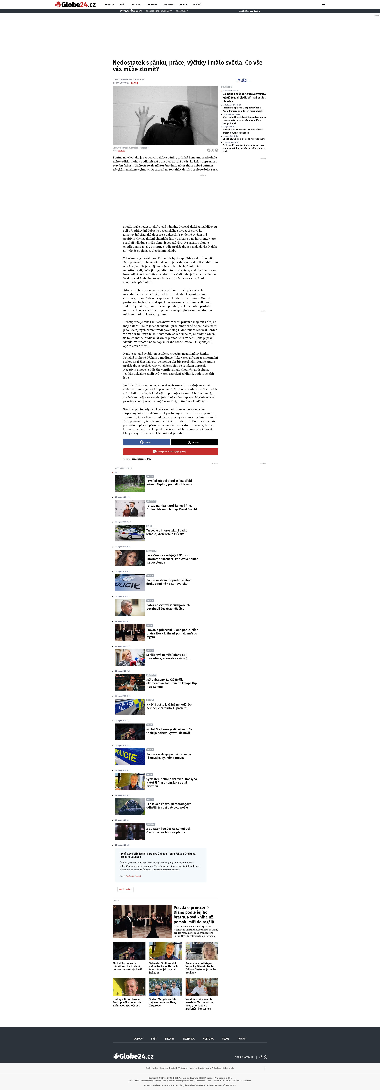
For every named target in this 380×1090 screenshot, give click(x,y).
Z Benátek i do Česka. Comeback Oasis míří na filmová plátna (168, 830)
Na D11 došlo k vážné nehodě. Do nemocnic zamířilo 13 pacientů (169, 706)
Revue (183, 4)
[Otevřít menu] (322, 4)
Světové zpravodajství (131, 11)
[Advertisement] (170, 198)
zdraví (148, 459)
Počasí (197, 4)
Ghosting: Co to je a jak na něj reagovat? (244, 139)
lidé (133, 459)
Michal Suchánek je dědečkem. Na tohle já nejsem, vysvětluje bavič (169, 731)
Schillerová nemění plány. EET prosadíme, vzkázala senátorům (168, 656)
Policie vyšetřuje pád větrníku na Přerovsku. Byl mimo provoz (168, 756)
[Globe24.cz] (75, 4)
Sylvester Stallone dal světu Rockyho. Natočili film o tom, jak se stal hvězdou (172, 782)
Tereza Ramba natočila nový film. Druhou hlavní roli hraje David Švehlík (172, 507)
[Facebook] (208, 150)
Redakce (163, 1068)
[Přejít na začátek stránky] (264, 1068)
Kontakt (173, 1068)
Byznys (136, 4)
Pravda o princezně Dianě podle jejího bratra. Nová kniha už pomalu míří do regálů (172, 633)
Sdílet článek (244, 80)
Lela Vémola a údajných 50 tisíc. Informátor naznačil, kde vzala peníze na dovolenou (172, 559)
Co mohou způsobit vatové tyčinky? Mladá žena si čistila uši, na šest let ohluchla (244, 97)
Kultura (169, 4)
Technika (152, 4)
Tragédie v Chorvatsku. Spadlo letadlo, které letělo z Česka (166, 532)
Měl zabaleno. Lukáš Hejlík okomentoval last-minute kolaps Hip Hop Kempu (171, 683)
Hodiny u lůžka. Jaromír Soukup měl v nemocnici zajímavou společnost (127, 1002)
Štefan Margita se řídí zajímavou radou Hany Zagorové (162, 1002)
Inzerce (193, 1068)
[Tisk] (216, 150)
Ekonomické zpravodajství (159, 11)
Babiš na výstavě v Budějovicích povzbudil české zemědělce (168, 606)
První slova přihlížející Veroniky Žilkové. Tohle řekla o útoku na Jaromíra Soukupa (201, 968)
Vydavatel (183, 1068)
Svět (123, 4)
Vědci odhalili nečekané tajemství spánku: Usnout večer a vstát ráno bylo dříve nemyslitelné (244, 120)
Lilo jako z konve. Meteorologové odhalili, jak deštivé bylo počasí (168, 805)
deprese (140, 459)
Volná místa (228, 1068)
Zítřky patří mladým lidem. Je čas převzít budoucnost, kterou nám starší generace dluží (244, 148)
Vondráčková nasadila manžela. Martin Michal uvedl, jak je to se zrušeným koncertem (199, 1004)
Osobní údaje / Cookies (209, 1068)
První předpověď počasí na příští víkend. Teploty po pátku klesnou (169, 482)
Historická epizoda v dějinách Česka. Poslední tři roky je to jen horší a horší (243, 109)
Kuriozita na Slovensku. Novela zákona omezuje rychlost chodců (243, 131)
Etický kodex (152, 1068)
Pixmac (121, 150)
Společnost (182, 11)
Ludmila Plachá (133, 876)
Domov (109, 4)
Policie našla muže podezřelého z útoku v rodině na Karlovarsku (169, 582)
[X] (212, 150)
